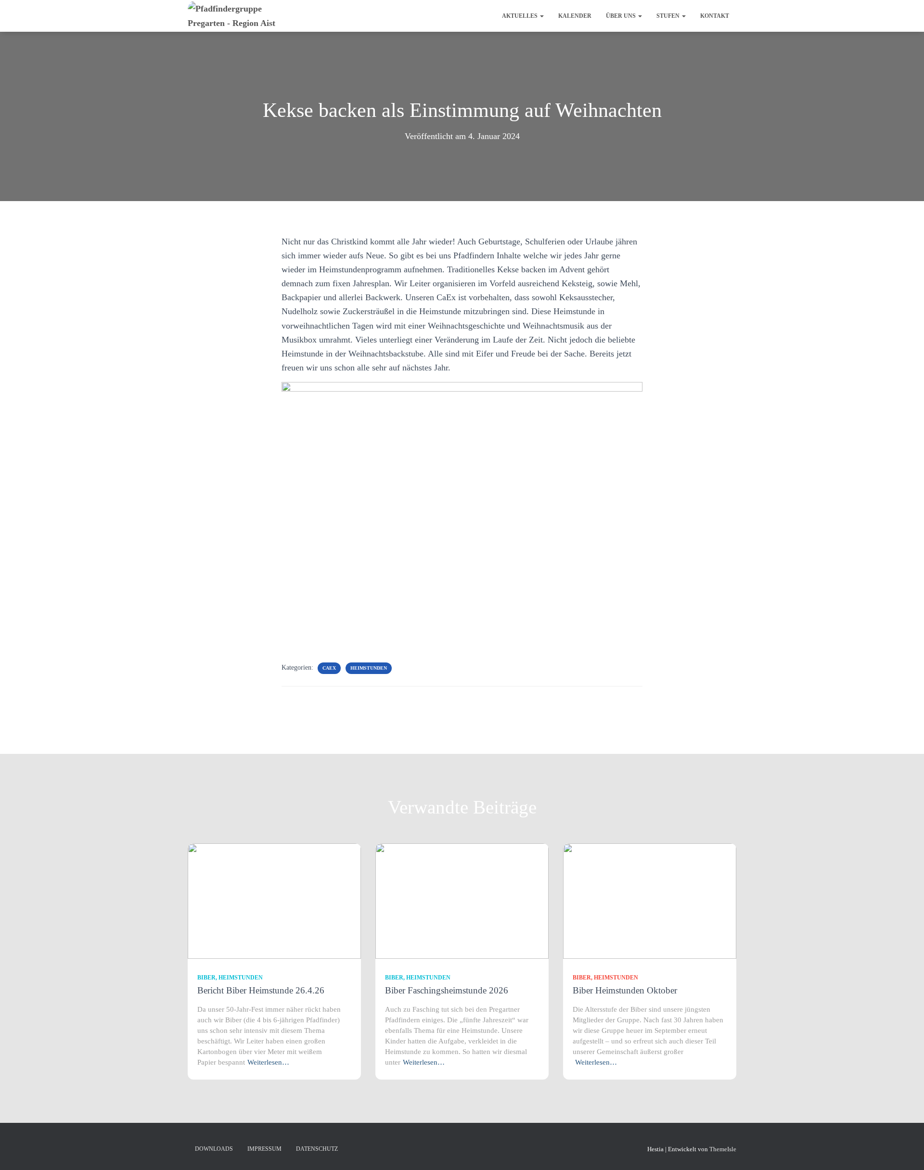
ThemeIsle (722, 1149)
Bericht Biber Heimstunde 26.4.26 (260, 990)
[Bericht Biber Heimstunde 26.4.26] (274, 900)
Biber (206, 977)
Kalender (574, 16)
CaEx (329, 668)
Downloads (214, 1148)
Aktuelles (520, 16)
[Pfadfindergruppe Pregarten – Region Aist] (244, 15)
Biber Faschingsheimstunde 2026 (446, 990)
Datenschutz (317, 1148)
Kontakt (714, 16)
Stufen (668, 16)
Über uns (621, 16)
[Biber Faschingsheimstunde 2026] (462, 900)
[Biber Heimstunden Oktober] (649, 900)
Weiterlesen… (268, 1062)
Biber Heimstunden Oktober (625, 990)
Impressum (264, 1148)
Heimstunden (368, 668)
